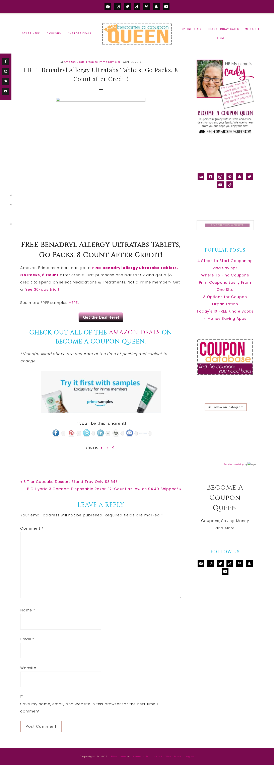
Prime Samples (110, 62)
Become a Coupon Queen (137, 33)
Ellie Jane (118, 756)
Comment (31, 528)
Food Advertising (234, 464)
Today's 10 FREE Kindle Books (225, 311)
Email (27, 639)
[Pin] (112, 448)
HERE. (74, 302)
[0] (5, 196)
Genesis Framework (147, 756)
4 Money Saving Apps (225, 318)
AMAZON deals (134, 333)
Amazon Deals (74, 62)
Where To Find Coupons (225, 275)
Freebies (92, 62)
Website (28, 667)
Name (27, 610)
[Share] (100, 448)
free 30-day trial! (41, 289)
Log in (189, 756)
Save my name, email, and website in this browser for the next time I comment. (89, 707)
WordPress (173, 756)
